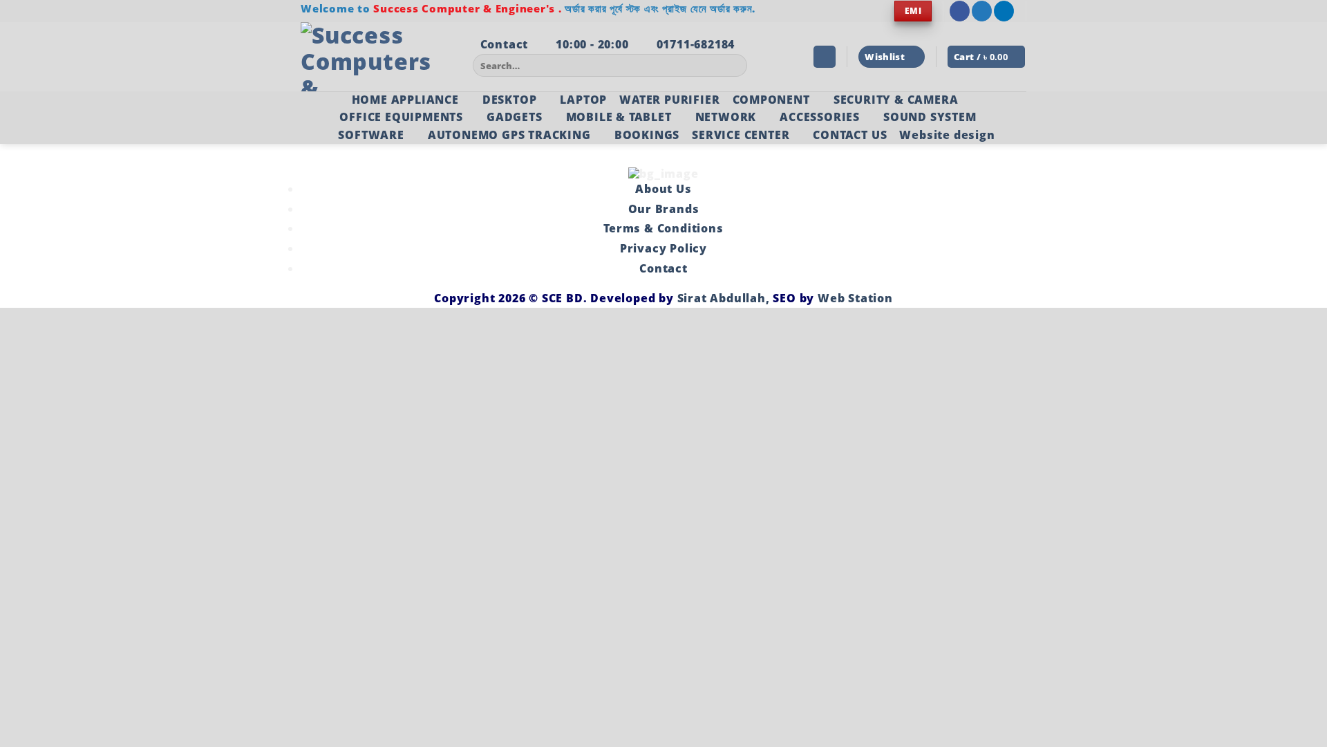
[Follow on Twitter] (982, 11)
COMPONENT (771, 99)
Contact (663, 268)
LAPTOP (583, 99)
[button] (824, 57)
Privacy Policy (663, 248)
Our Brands (663, 208)
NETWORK (726, 116)
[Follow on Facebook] (960, 11)
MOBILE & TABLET (619, 116)
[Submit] (734, 65)
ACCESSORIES (820, 116)
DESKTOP (509, 99)
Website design (947, 134)
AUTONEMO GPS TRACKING (509, 134)
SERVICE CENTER (740, 134)
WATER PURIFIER (669, 99)
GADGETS (515, 116)
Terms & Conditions (663, 228)
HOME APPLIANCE (405, 99)
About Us (663, 188)
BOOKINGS (646, 134)
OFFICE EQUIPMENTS (401, 116)
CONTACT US (850, 134)
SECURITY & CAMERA (896, 99)
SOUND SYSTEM (930, 116)
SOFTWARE (371, 134)
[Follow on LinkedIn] (1004, 11)
